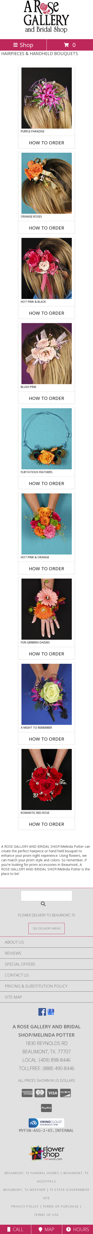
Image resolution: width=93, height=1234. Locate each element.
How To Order (46, 143)
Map (48, 1229)
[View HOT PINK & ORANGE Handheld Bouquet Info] (46, 523)
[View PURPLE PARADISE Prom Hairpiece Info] (46, 98)
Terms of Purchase (61, 1206)
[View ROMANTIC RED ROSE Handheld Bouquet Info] (46, 779)
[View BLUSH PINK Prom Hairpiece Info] (46, 353)
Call (16, 1229)
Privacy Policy (25, 1206)
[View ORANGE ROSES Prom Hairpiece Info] (46, 183)
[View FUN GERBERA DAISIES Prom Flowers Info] (46, 609)
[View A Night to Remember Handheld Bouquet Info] (46, 694)
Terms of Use (46, 1215)
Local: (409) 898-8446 (46, 1060)
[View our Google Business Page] (51, 1014)
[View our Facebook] (42, 1014)
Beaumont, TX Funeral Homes (32, 1173)
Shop (26, 45)
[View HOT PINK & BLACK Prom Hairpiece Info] (46, 268)
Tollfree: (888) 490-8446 (46, 1068)
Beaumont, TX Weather (24, 1189)
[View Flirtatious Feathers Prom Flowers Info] (46, 438)
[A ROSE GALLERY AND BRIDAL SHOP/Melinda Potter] (46, 32)
